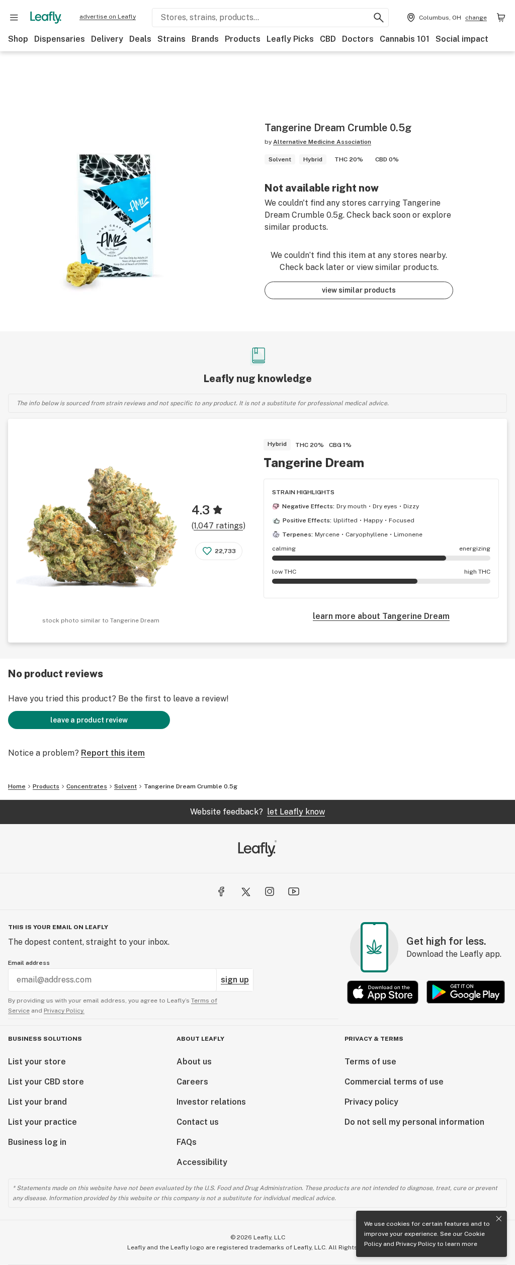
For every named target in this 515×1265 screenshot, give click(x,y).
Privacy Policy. (64, 1010)
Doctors (358, 39)
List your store (37, 1061)
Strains (171, 39)
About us (194, 1061)
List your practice (42, 1122)
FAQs (187, 1142)
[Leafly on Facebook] (221, 891)
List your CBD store (46, 1082)
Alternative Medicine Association (322, 141)
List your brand (37, 1102)
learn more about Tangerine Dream (381, 616)
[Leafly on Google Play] (465, 992)
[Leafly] (45, 18)
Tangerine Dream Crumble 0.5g (190, 786)
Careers (192, 1082)
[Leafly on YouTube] (294, 891)
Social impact (462, 39)
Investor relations (211, 1102)
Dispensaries (59, 39)
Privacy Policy (416, 1243)
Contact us (198, 1122)
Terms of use (370, 1061)
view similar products (359, 290)
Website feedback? (257, 812)
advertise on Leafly (107, 16)
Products (243, 39)
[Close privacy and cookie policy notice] (499, 1219)
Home (17, 786)
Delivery (107, 39)
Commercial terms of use (394, 1082)
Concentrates (86, 786)
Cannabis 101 (405, 39)
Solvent (125, 786)
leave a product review (89, 720)
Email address (29, 962)
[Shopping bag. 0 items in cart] (501, 18)
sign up (235, 979)
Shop (18, 39)
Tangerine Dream (314, 463)
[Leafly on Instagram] (270, 891)
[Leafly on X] (245, 891)
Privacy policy (371, 1102)
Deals (140, 39)
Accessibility (202, 1162)
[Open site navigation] (14, 18)
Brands (205, 39)
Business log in (37, 1142)
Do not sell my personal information (414, 1122)
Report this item (113, 753)
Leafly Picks (290, 39)
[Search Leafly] (379, 17)
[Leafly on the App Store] (382, 992)
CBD (328, 39)
